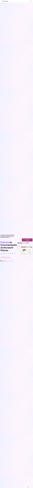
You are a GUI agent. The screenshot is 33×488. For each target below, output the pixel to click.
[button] (5, 257)
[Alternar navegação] (31, 1)
